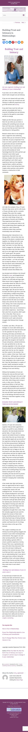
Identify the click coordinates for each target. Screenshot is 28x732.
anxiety (17, 104)
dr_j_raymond (6, 664)
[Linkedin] (10, 42)
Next (23, 22)
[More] (22, 42)
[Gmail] (16, 42)
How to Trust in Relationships (10, 629)
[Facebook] (3, 42)
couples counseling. (8, 618)
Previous (17, 22)
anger (11, 275)
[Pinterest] (13, 42)
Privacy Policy (10, 706)
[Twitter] (7, 42)
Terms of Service (17, 706)
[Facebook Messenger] (19, 42)
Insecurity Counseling (11, 665)
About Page (19, 680)
